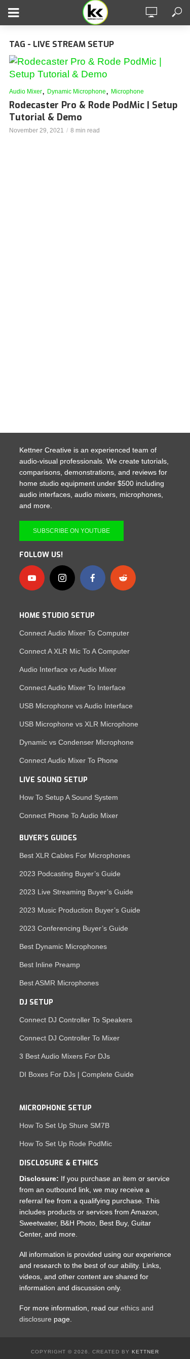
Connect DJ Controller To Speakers (75, 1020)
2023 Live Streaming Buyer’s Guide (76, 892)
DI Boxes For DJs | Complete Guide (76, 1074)
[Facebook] (92, 578)
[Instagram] (62, 578)
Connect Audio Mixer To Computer (74, 633)
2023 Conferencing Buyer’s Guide (73, 928)
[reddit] (123, 578)
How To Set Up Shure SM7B (64, 1125)
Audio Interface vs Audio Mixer (68, 669)
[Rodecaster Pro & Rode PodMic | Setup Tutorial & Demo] (95, 67)
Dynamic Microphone (76, 91)
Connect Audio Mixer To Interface (72, 688)
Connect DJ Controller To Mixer (69, 1038)
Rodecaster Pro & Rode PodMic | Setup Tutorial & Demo (93, 111)
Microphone (127, 91)
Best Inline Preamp (49, 965)
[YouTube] (32, 578)
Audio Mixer (25, 91)
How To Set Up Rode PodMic (65, 1144)
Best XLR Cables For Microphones (74, 855)
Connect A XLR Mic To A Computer (74, 651)
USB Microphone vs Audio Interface (76, 706)
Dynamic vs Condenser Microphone (76, 742)
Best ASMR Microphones (59, 983)
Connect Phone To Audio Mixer (68, 815)
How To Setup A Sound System (68, 797)
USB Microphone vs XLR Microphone (78, 724)
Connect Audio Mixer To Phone (68, 760)
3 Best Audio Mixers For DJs (64, 1056)
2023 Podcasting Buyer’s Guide (70, 874)
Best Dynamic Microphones (63, 946)
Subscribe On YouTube (71, 530)
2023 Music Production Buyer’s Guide (79, 910)
